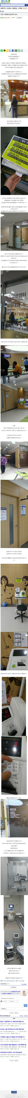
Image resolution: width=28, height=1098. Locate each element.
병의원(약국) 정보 (15, 991)
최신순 (21, 1015)
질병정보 (9, 993)
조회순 (26, 1015)
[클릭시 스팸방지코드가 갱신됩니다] (4, 1009)
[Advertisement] (14, 33)
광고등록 (24, 984)
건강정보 (4, 993)
